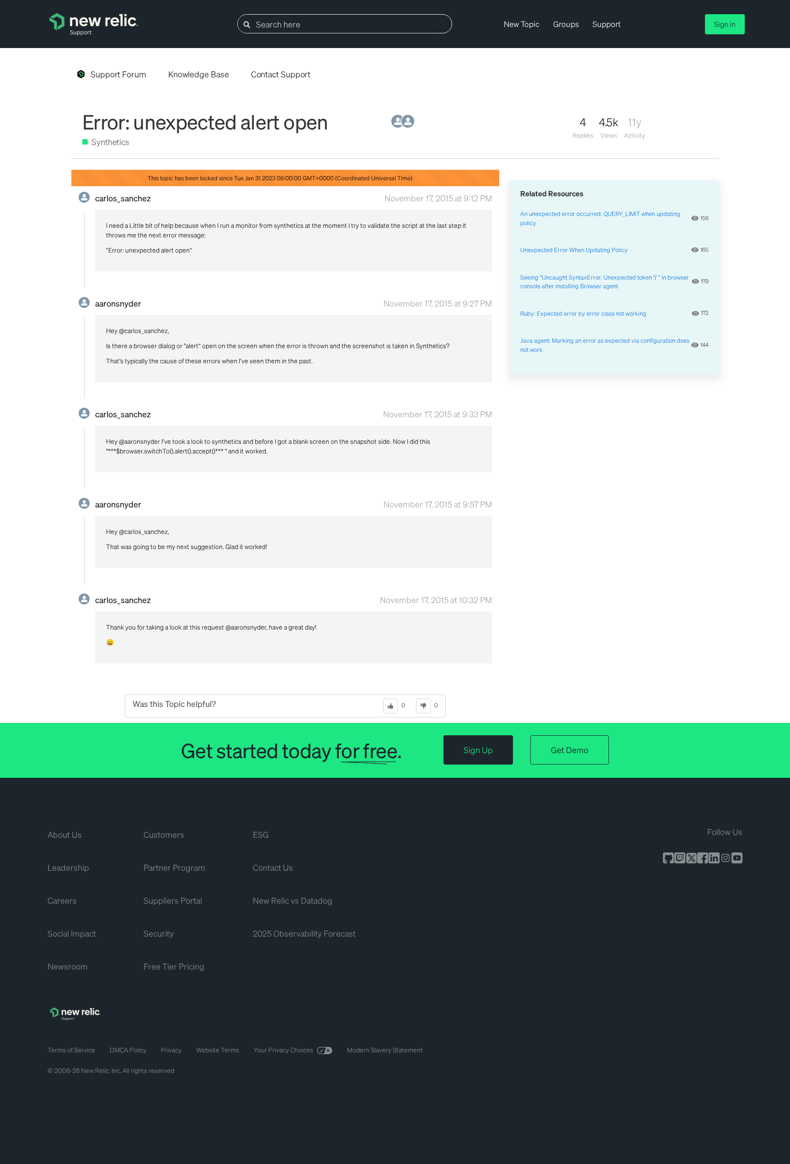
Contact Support (281, 74)
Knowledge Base (198, 74)
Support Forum (118, 74)
